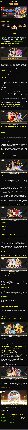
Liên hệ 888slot (3, 417)
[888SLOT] (14, 2)
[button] (1, 1)
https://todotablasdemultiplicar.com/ (17, 41)
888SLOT (3, 37)
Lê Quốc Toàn (23, 416)
